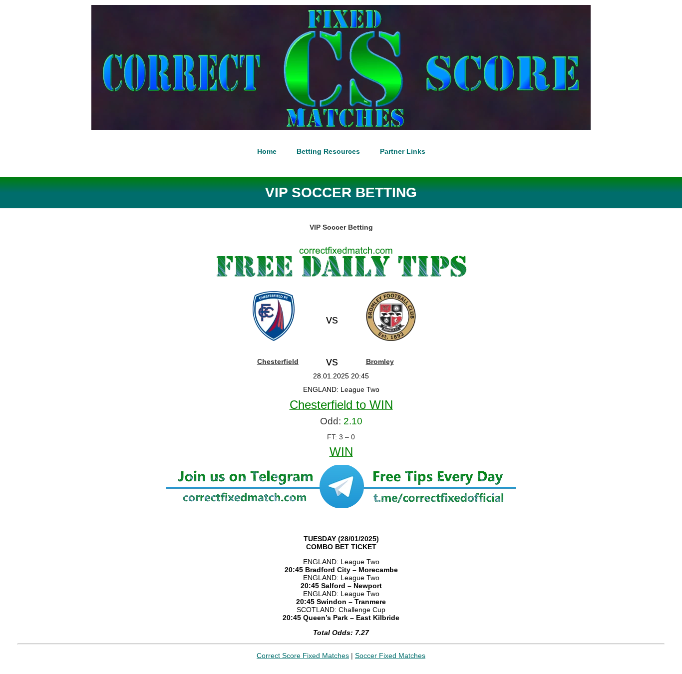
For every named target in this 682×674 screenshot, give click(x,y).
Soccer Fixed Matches (390, 656)
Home (267, 151)
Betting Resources (328, 151)
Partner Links (402, 151)
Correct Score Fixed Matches (303, 656)
